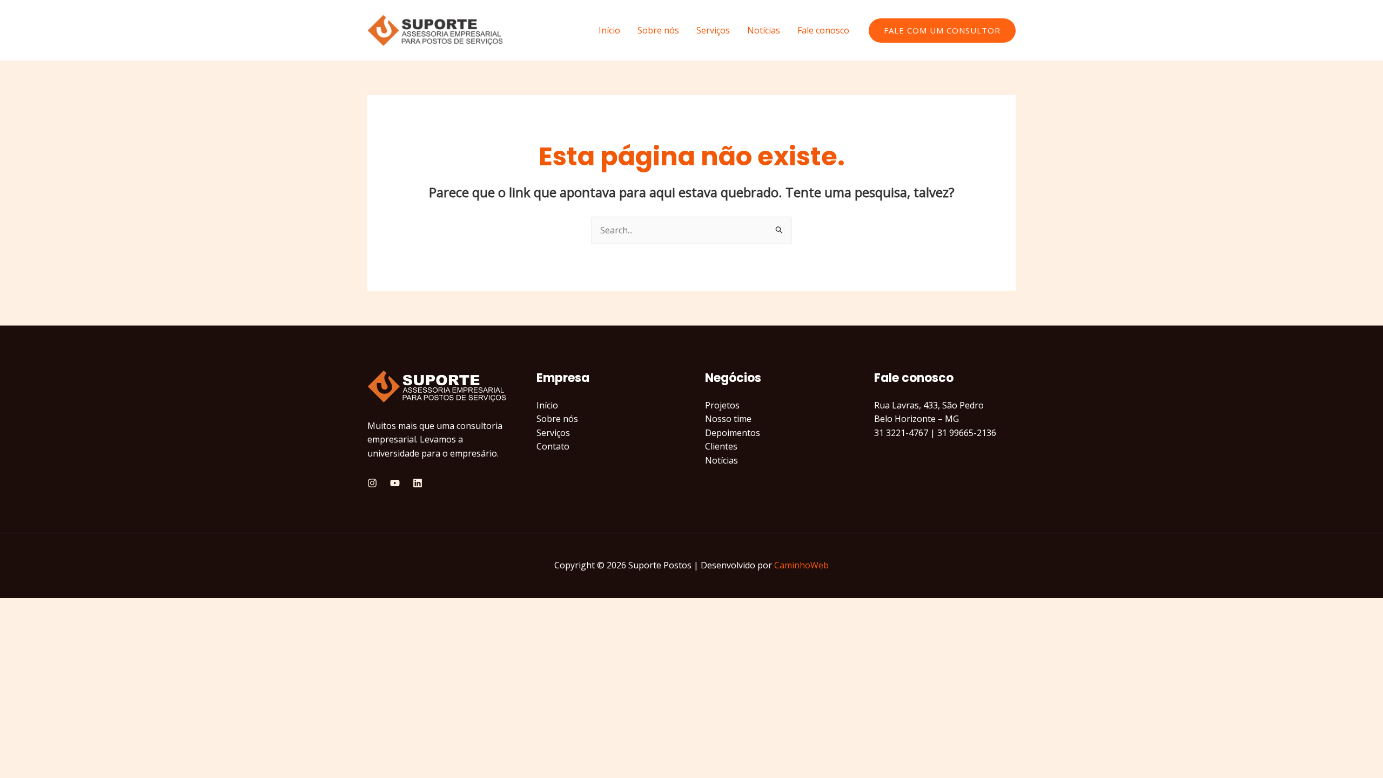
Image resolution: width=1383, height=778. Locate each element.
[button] (942, 30)
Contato (552, 446)
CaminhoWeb (801, 565)
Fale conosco (823, 30)
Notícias (763, 30)
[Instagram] (372, 483)
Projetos (722, 405)
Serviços (713, 30)
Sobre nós (658, 30)
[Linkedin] (417, 483)
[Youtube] (395, 483)
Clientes (721, 446)
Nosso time (728, 419)
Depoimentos (732, 433)
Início (609, 30)
